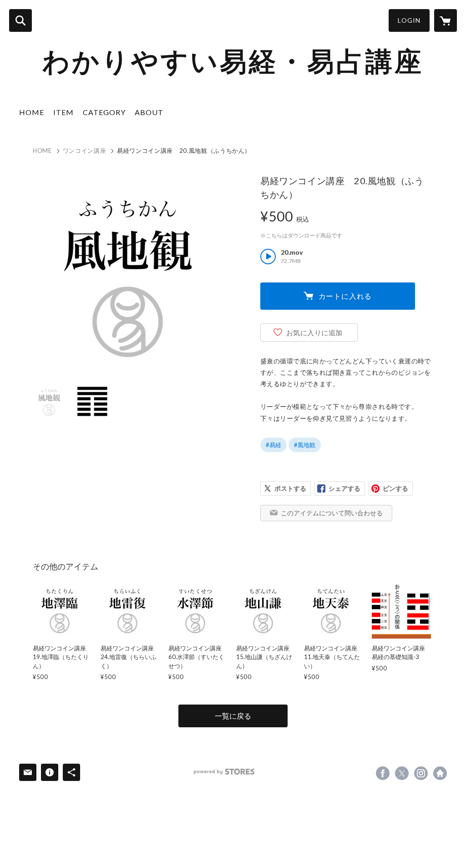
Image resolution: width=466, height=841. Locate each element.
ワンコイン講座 (84, 150)
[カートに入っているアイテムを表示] (445, 20)
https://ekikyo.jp (440, 773)
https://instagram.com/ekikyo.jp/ (421, 773)
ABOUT (149, 112)
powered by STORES (224, 771)
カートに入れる (345, 296)
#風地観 (304, 444)
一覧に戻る (233, 715)
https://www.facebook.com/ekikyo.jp (383, 773)
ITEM (63, 112)
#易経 (273, 444)
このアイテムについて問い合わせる (332, 513)
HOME (31, 112)
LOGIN (409, 20)
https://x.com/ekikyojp (402, 773)
